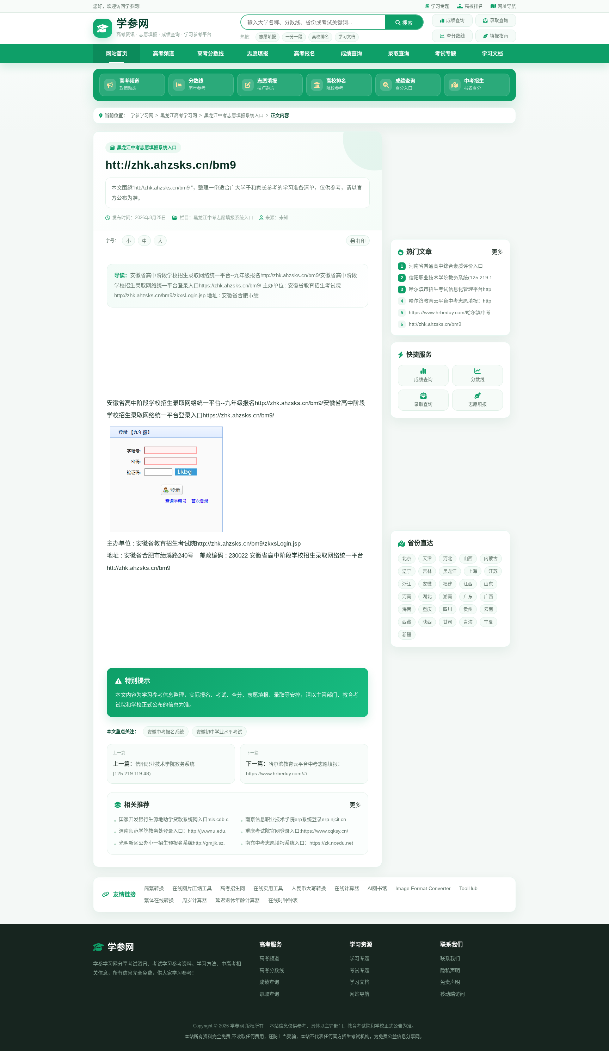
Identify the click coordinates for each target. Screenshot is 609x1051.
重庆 (427, 609)
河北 (447, 558)
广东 (468, 596)
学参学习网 (141, 115)
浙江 (406, 583)
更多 (355, 805)
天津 (427, 558)
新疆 (406, 634)
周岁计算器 (194, 900)
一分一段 (293, 37)
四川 (447, 609)
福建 (447, 583)
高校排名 (474, 6)
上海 (472, 571)
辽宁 (406, 571)
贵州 (468, 609)
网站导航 (359, 994)
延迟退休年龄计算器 (237, 900)
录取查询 (499, 20)
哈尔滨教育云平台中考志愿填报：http (450, 301)
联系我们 (450, 958)
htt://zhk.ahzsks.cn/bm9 (435, 324)
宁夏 (488, 621)
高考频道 (163, 53)
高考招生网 (232, 888)
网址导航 (507, 6)
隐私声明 (450, 970)
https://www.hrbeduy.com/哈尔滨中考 (450, 312)
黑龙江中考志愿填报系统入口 (234, 115)
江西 (468, 583)
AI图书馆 (377, 888)
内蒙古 (491, 558)
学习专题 (440, 6)
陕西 (427, 621)
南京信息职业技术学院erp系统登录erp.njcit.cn (295, 819)
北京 (406, 558)
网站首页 (116, 53)
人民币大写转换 (308, 888)
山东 (488, 583)
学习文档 (346, 37)
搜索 (407, 23)
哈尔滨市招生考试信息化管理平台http (450, 289)
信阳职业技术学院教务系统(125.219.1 (450, 277)
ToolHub (468, 888)
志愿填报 (267, 37)
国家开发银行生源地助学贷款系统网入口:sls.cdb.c (173, 819)
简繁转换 (154, 888)
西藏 (406, 621)
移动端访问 (452, 994)
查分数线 (456, 35)
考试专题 (445, 53)
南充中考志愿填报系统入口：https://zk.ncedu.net (299, 843)
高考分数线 (210, 53)
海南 (406, 609)
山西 (468, 558)
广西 (488, 596)
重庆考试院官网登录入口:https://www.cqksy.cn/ (296, 831)
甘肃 (447, 621)
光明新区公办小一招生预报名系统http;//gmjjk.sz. (172, 843)
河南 (406, 596)
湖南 (447, 596)
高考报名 (304, 53)
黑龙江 (450, 571)
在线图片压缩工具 (192, 888)
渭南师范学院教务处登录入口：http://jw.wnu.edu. (173, 831)
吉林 (427, 571)
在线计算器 (346, 888)
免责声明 (450, 982)
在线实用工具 (268, 888)
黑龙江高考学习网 (178, 115)
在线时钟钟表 (283, 900)
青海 (468, 621)
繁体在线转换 (159, 900)
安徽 (427, 583)
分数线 (478, 379)
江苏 (493, 571)
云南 (488, 609)
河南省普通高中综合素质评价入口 (446, 266)
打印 (360, 241)
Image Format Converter (423, 888)
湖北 (427, 596)
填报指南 (499, 35)
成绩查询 (455, 20)
